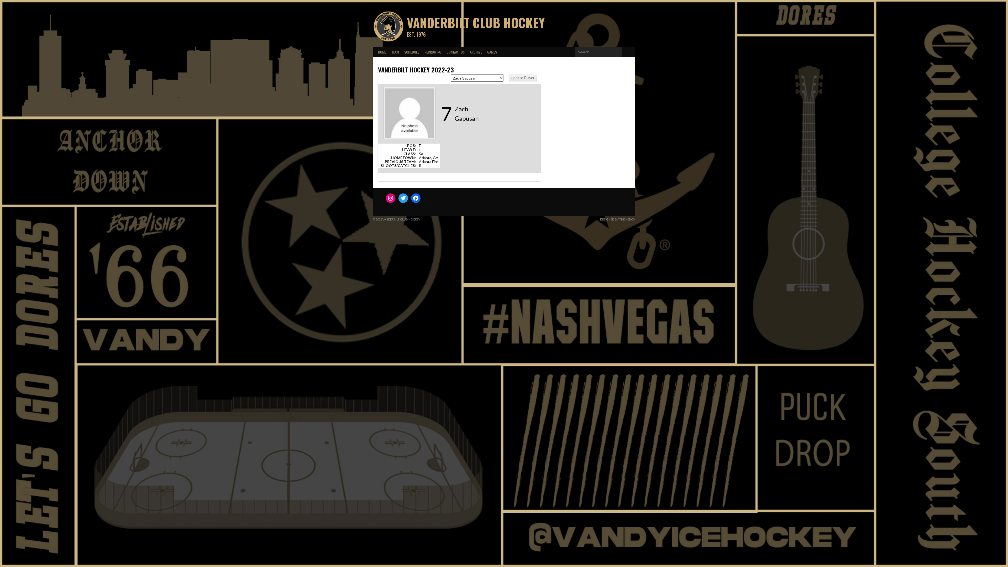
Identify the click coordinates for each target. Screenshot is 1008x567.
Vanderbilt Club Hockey (476, 22)
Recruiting (432, 52)
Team (395, 52)
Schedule (411, 52)
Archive (476, 52)
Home (382, 52)
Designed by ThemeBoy (617, 219)
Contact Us (456, 52)
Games (492, 52)
